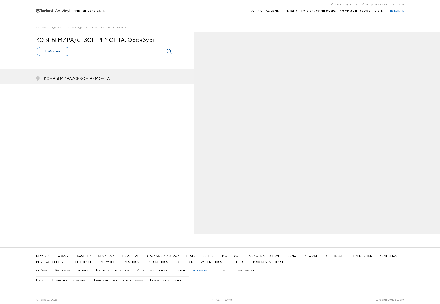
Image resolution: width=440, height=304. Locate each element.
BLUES (191, 256)
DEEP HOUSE (334, 256)
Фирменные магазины (89, 11)
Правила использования (69, 280)
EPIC (223, 256)
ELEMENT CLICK (361, 256)
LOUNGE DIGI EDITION (263, 256)
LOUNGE (292, 256)
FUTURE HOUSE (158, 262)
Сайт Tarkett (225, 300)
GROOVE (64, 256)
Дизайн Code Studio (390, 300)
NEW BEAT (43, 256)
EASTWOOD (107, 262)
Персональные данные (166, 280)
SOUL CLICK (185, 262)
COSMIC (207, 256)
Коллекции (63, 270)
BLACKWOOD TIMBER (51, 262)
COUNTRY (84, 256)
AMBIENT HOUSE (212, 262)
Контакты (221, 270)
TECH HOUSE (82, 262)
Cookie (40, 280)
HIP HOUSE (238, 262)
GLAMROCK (106, 256)
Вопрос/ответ (244, 270)
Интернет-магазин (377, 4)
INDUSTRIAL (130, 256)
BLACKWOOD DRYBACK (162, 256)
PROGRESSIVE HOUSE (268, 262)
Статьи (379, 11)
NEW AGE (311, 256)
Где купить (396, 11)
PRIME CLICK (388, 256)
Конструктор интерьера (318, 11)
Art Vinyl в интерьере (355, 11)
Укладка (291, 11)
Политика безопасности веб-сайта (118, 280)
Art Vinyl (53, 11)
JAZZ (237, 256)
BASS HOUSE (131, 262)
